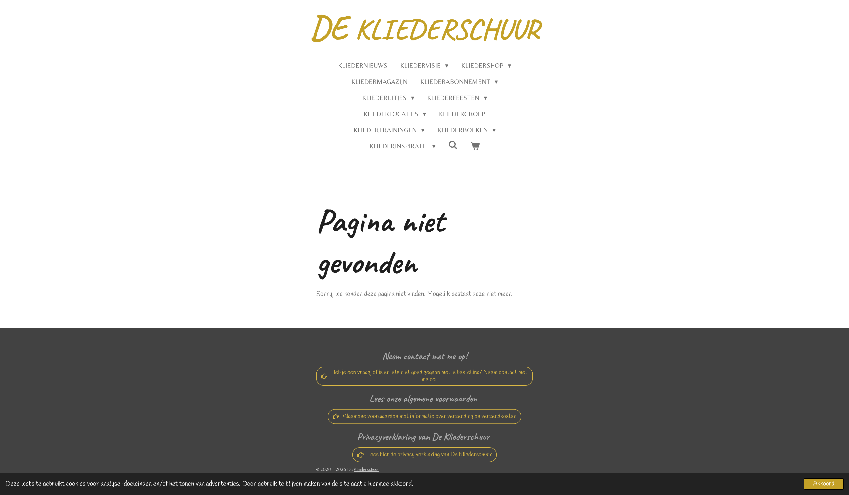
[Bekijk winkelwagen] (475, 146)
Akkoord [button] (823, 484)
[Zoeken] (453, 145)
